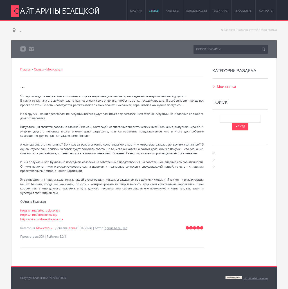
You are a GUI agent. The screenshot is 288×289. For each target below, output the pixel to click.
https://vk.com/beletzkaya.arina (41, 219)
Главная (229, 30)
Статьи (39, 69)
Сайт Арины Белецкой (56, 11)
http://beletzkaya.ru (255, 278)
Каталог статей (247, 30)
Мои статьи (269, 30)
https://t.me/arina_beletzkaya (40, 210)
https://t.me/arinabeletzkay (38, 215)
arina (72, 228)
